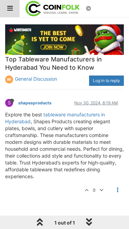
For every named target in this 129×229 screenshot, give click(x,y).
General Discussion (36, 79)
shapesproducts (35, 102)
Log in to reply (106, 80)
